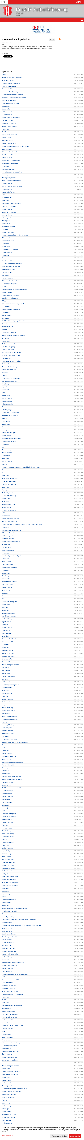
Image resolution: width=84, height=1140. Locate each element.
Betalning (5, 768)
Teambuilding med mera (9, 169)
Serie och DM (6, 395)
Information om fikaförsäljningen (11, 1043)
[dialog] (42, 1132)
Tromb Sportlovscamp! (9, 1097)
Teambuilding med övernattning (11, 530)
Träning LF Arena (7, 157)
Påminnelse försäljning (8, 226)
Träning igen (5, 1109)
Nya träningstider (7, 398)
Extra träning (5, 593)
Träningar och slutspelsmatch (11, 117)
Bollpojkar (5, 624)
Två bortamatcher (7, 401)
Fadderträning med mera (9, 739)
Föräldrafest (5, 527)
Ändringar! (5, 825)
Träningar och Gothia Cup (9, 143)
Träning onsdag (6, 1068)
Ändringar (5, 490)
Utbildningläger (6, 358)
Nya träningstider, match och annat (12, 186)
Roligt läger (5, 458)
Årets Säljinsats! (7, 1086)
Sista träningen (6, 106)
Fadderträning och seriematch (11, 378)
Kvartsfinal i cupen (7, 326)
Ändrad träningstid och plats (10, 665)
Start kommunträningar (9, 899)
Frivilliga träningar (7, 1123)
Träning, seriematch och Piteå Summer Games (15, 146)
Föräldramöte (6, 455)
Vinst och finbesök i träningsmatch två (13, 92)
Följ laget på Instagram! (9, 100)
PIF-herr (4, 286)
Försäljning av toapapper (9, 1045)
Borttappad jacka (7, 713)
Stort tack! (5, 607)
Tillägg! (4, 301)
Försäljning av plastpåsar (9, 284)
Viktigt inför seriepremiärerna (10, 1051)
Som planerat (6, 516)
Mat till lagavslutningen (9, 616)
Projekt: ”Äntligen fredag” (9, 879)
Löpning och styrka (7, 430)
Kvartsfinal (5, 372)
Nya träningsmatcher (8, 859)
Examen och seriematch (9, 756)
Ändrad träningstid (7, 278)
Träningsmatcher (7, 587)
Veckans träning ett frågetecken (11, 1071)
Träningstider (6, 498)
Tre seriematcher (7, 922)
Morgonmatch (6, 705)
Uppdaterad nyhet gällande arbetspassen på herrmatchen (19, 919)
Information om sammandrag (10, 882)
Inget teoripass (6, 622)
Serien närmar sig (7, 819)
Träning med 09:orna (8, 865)
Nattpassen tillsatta (8, 782)
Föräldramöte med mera (9, 862)
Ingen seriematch (7, 149)
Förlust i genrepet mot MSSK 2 (11, 83)
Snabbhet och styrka (8, 871)
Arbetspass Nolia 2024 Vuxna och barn (13, 335)
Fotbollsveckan (6, 1008)
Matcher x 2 (5, 770)
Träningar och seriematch (9, 135)
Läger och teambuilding (9, 495)
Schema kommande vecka (10, 163)
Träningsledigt (6, 1080)
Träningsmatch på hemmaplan (11, 541)
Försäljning (5, 243)
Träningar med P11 (7, 627)
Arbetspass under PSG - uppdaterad (12, 994)
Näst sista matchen (7, 112)
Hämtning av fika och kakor (10, 218)
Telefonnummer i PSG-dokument (11, 776)
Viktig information (7, 1083)
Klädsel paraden (7, 977)
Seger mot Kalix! (7, 89)
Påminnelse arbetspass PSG (10, 980)
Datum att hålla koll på (8, 564)
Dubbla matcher (6, 132)
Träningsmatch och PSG (9, 369)
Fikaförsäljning (6, 831)
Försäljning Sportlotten (9, 441)
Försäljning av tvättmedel (9, 911)
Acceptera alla (75, 1136)
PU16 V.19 (5, 74)
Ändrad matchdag (7, 707)
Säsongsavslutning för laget (10, 103)
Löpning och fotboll (8, 836)
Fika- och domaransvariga (9, 521)
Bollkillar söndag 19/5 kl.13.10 (11, 415)
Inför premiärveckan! (8, 80)
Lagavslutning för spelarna (10, 249)
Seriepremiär (6, 166)
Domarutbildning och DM (9, 381)
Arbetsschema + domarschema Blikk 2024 (14, 289)
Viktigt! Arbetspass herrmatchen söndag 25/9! (15, 908)
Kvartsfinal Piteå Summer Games (11, 352)
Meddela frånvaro (7, 928)
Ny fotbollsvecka (7, 940)
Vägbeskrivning (6, 682)
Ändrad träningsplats (8, 676)
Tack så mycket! (6, 902)
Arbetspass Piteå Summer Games (12, 779)
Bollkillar (4, 329)
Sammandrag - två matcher (10, 885)
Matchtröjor (5, 610)
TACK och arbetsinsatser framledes (12, 344)
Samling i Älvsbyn (7, 292)
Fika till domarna (7, 802)
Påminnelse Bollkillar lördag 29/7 (11, 719)
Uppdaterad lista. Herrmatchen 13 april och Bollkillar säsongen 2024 (22, 524)
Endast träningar (7, 115)
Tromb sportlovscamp (8, 868)
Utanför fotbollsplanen (9, 816)
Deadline (4, 375)
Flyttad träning (6, 670)
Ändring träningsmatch (9, 178)
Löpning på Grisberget (8, 725)
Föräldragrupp (6, 630)
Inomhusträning (6, 424)
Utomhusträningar (7, 791)
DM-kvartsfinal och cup (9, 332)
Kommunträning (6, 633)
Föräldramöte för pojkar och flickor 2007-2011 (15, 1088)
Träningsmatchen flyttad (9, 432)
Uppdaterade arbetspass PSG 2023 (12, 762)
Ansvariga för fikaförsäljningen (11, 309)
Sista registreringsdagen (9, 567)
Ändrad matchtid (7, 453)
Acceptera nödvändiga (59, 1136)
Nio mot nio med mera (8, 948)
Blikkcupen (5, 318)
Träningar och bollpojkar (9, 951)
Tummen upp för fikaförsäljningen (12, 1005)
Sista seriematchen (7, 650)
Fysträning (5, 229)
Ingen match (5, 501)
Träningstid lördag (7, 209)
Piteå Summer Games (8, 1000)
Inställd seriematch (7, 1020)
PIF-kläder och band (8, 733)
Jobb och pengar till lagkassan (11, 266)
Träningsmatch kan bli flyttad (10, 518)
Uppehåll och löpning (8, 347)
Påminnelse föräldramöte (9, 639)
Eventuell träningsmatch (9, 484)
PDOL (3, 392)
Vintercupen (5, 559)
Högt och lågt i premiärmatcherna (12, 77)
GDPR (3, 447)
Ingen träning (6, 590)
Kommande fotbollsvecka (9, 1017)
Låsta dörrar (5, 1063)
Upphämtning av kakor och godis (12, 556)
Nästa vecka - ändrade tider (10, 876)
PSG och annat (6, 736)
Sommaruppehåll (7, 971)
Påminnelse (5, 255)
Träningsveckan (6, 137)
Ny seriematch (6, 773)
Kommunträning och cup (9, 581)
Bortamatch (5, 407)
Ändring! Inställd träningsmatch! (11, 203)
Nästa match (6, 696)
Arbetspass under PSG (8, 404)
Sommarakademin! (7, 140)
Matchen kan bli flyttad (8, 504)
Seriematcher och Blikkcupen (10, 295)
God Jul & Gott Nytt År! (8, 198)
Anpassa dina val (7, 1136)
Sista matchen (6, 109)
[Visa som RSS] (60, 39)
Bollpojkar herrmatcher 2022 (10, 1074)
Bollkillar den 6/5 (7, 793)
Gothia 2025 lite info (8, 241)
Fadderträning (6, 690)
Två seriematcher (7, 324)
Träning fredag (6, 435)
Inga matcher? (6, 544)
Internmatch (5, 338)
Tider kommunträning (8, 1117)
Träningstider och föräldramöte (11, 1091)
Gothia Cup (5, 275)
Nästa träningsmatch (8, 536)
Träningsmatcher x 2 (8, 232)
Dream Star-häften (7, 1028)
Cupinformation (6, 702)
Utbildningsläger (7, 410)
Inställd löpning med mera (9, 716)
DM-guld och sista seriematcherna (12, 263)
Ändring (4, 464)
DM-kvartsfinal (6, 364)
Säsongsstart (6, 888)
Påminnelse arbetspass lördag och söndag (15, 974)
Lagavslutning (6, 636)
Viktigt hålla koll (6, 507)
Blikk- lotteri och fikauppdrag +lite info (13, 304)
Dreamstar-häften (7, 659)
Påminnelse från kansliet (9, 1114)
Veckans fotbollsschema (9, 126)
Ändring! (4, 839)
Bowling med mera (7, 822)
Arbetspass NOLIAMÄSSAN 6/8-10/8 (13, 962)
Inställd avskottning (8, 834)
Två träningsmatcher (8, 538)
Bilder (3, 1031)
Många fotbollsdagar (8, 710)
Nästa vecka (5, 129)
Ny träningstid (6, 553)
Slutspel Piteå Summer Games (11, 355)
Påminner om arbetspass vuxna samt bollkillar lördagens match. (21, 467)
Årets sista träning (7, 584)
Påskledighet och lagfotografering (12, 172)
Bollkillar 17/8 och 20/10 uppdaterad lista (14, 321)
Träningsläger (6, 1077)
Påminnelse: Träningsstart (9, 601)
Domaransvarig (6, 547)
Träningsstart (6, 238)
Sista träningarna (7, 252)
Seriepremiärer (6, 1048)
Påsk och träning (7, 828)
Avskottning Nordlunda (9, 493)
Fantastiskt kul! (6, 945)
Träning (4, 897)
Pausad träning (6, 1111)
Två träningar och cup (8, 988)
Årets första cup (7, 1054)
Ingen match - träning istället (10, 478)
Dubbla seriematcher (8, 155)
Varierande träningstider (9, 212)
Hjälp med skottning (8, 842)
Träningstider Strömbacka (9, 1057)
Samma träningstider (8, 550)
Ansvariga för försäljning (9, 367)
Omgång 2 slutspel (7, 120)
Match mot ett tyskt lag (9, 985)
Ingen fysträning (7, 215)
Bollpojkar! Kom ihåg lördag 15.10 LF (13, 1025)
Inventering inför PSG (8, 785)
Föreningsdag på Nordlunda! (10, 412)
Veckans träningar (7, 619)
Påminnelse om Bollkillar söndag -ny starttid (15, 235)
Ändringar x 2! (6, 220)
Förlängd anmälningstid (9, 510)
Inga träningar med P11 (9, 613)
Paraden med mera (7, 982)
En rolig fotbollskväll (8, 942)
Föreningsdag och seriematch (11, 160)
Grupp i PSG (5, 750)
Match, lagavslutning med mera (11, 917)
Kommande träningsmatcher (10, 473)
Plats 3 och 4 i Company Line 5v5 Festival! (14, 97)
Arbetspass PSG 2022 (8, 1011)
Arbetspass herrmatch (8, 533)
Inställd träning (6, 561)
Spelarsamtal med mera (9, 1094)
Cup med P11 (6, 662)
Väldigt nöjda (6, 874)
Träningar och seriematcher (10, 954)
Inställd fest (5, 487)
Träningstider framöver (8, 192)
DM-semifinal (6, 306)
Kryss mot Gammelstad (9, 86)
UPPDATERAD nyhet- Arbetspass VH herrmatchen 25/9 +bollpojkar (21, 925)
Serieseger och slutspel (9, 123)
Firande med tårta (7, 261)
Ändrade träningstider (8, 765)
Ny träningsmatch (7, 175)
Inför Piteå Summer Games (10, 991)
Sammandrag (6, 223)
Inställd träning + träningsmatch (11, 180)
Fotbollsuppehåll (7, 728)
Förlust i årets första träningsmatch (12, 94)
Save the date (6, 573)
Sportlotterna (6, 799)
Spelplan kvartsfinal (8, 349)
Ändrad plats (6, 673)
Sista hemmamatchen (8, 656)
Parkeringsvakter (7, 687)
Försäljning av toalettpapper (10, 685)
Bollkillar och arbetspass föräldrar (12, 788)
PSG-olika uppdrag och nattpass (11, 438)
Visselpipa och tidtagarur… (10, 298)
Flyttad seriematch (7, 272)
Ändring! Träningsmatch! (9, 206)
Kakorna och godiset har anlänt (11, 361)
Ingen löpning (6, 851)
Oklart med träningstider (9, 813)
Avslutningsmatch (7, 730)
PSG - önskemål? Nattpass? (10, 1014)
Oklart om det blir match (9, 481)
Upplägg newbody (7, 183)
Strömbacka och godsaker (16, 39)
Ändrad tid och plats (8, 653)
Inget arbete (5, 387)
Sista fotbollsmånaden (9, 934)
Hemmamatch (6, 421)
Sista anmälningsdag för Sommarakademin (15, 742)
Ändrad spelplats (7, 315)
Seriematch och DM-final (9, 269)
